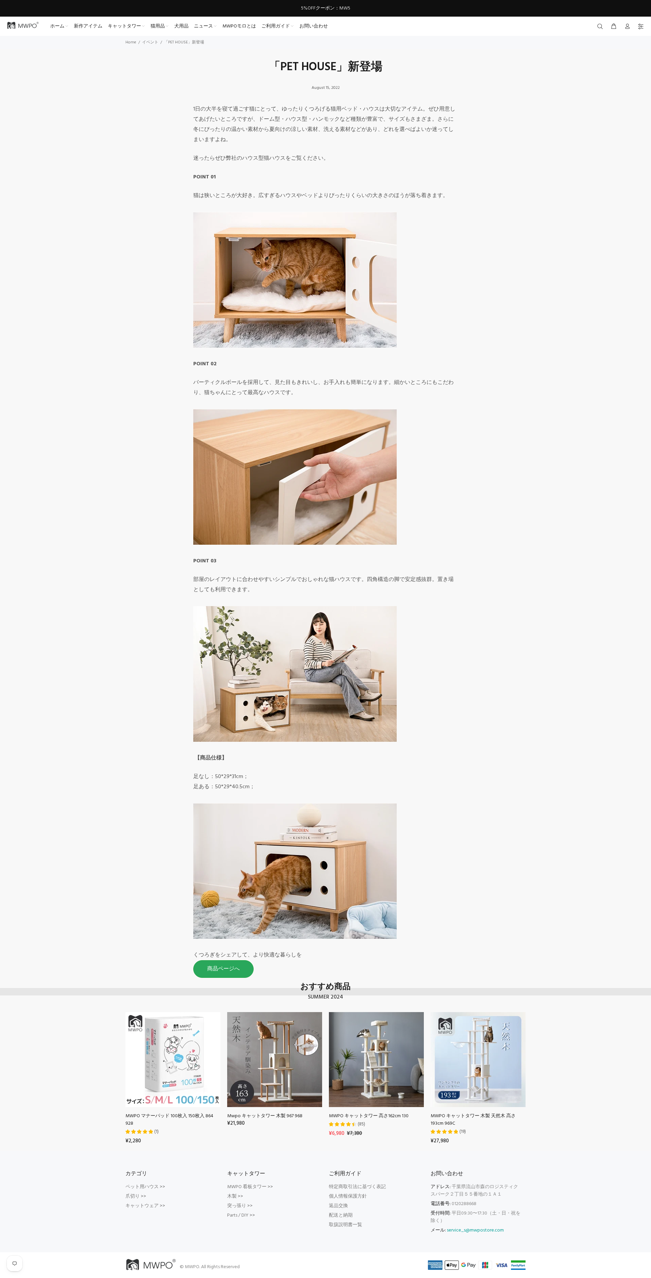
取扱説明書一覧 (345, 1225)
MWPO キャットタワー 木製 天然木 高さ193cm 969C (473, 1119)
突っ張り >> (240, 1206)
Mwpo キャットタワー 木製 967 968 (264, 1116)
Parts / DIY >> (241, 1215)
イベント (150, 42)
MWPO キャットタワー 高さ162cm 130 (369, 1116)
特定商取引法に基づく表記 (357, 1187)
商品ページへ (223, 969)
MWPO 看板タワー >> (250, 1187)
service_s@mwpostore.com (475, 1230)
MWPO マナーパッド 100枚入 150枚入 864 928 (169, 1119)
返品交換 (338, 1206)
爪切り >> (135, 1196)
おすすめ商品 (325, 987)
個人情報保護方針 (348, 1196)
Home (130, 42)
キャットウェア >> (145, 1206)
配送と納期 (341, 1215)
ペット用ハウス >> (145, 1187)
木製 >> (235, 1196)
